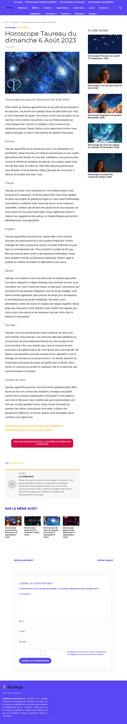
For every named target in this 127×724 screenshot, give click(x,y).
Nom (21, 621)
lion (91, 8)
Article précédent (23, 560)
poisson (103, 8)
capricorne (62, 8)
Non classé (14, 22)
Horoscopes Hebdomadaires (41, 2)
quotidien (13, 463)
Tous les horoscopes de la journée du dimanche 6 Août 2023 (42, 443)
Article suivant (105, 560)
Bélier (35, 8)
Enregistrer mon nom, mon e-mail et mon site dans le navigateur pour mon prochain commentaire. (87, 653)
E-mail (22, 631)
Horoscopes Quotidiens (101, 2)
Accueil (18, 2)
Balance (22, 8)
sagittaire (35, 13)
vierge (92, 13)
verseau (79, 13)
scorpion (50, 13)
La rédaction (26, 476)
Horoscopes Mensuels (72, 2)
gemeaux (78, 8)
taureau (65, 13)
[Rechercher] (120, 8)
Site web (22, 642)
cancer (47, 8)
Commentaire (25, 594)
